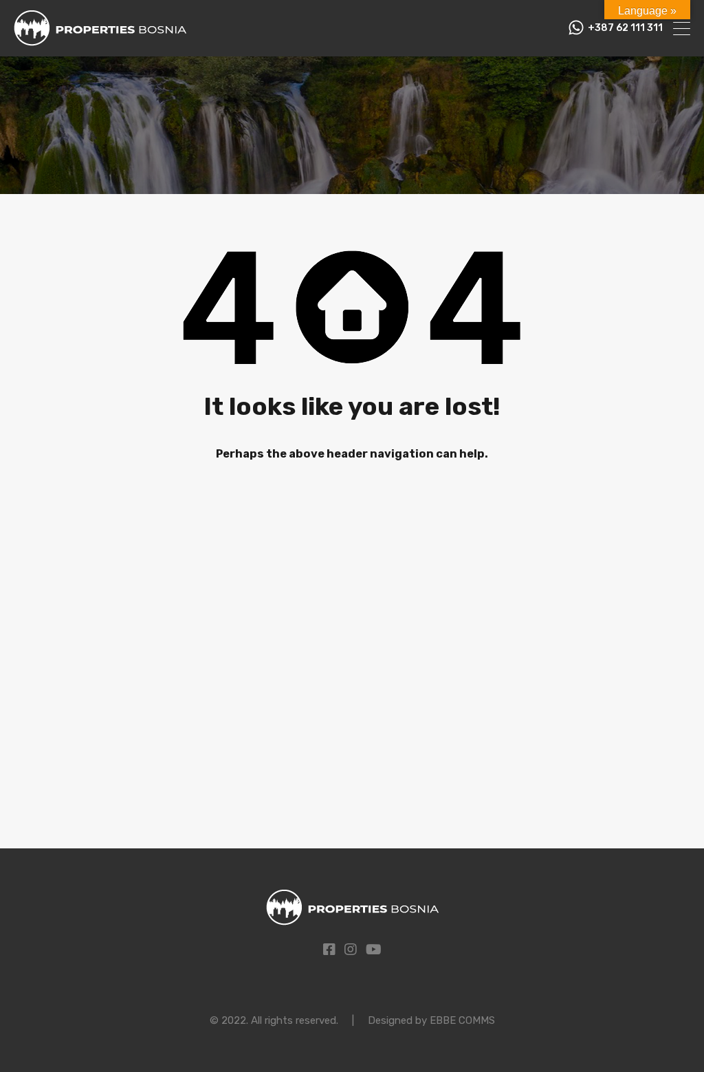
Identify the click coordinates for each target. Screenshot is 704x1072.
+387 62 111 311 (625, 28)
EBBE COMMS (462, 1020)
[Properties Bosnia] (100, 40)
